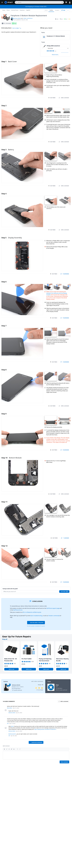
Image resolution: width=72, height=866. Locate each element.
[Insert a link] (11, 749)
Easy (15, 23)
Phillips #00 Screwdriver (53, 46)
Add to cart (11, 669)
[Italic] (7, 749)
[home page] (8, 2)
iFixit (57, 685)
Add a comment (64, 103)
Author (6, 681)
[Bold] (4, 749)
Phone (8, 10)
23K (57, 19)
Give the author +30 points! (36, 622)
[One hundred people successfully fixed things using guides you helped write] (36, 688)
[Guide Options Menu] (68, 10)
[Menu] (2, 2)
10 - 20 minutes (7, 23)
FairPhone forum (17, 610)
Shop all (4, 639)
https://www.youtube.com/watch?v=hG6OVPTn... (45, 729)
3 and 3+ (28, 10)
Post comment (64, 762)
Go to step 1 (16, 28)
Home (3, 10)
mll (8, 723)
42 (62, 19)
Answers (57, 10)
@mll (12, 726)
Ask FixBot (52, 97)
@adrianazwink (12, 734)
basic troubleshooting (36, 615)
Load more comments (36, 742)
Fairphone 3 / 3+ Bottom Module (56, 36)
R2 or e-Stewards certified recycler (32, 612)
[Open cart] (66, 2)
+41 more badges (39, 690)
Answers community (54, 615)
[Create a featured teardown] (42, 688)
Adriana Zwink (17, 18)
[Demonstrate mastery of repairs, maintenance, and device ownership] (39, 688)
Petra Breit (9, 708)
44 (66, 19)
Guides (51, 10)
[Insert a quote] (14, 749)
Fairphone (22, 10)
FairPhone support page (52, 608)
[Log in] (69, 2)
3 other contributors (28, 18)
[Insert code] (9, 749)
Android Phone (14, 10)
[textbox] (36, 755)
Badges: (40, 684)
